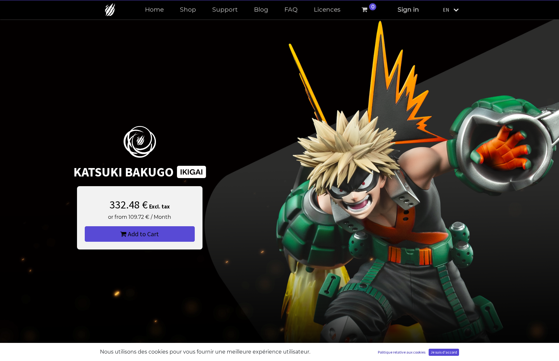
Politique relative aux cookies (401, 352)
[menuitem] (154, 9)
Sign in (408, 9)
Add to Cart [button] (142, 234)
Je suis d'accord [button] (444, 352)
